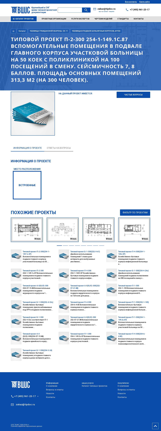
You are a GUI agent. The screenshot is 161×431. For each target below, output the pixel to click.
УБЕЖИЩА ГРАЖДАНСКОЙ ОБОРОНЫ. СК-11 (49, 31)
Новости (50, 393)
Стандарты (123, 19)
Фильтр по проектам (135, 212)
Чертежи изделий (103, 19)
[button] (59, 245)
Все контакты (131, 2)
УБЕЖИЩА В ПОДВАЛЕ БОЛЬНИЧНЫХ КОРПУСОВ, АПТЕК (96, 31)
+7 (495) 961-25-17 (139, 9)
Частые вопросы (133, 95)
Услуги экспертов (80, 19)
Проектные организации (54, 19)
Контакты (139, 19)
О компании (51, 386)
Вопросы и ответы (55, 389)
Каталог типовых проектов (94, 386)
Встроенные (27, 185)
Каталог (22, 31)
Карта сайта (144, 2)
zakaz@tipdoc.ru (106, 9)
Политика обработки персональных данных (26, 426)
